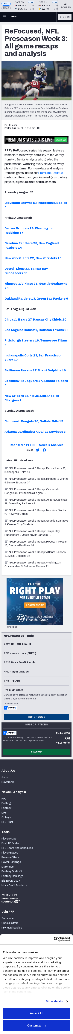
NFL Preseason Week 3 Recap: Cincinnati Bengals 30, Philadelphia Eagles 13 (31, 491)
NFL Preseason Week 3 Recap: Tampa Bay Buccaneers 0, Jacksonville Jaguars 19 (32, 533)
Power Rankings (11, 862)
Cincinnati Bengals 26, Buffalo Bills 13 (33, 421)
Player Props (8, 838)
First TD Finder (10, 843)
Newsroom (7, 782)
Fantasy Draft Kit (11, 871)
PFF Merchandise (11, 927)
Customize (34, 1025)
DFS (4, 812)
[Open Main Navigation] (4, 17)
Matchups (7, 866)
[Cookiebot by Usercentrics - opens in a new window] (53, 939)
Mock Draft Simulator (14, 885)
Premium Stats (10, 857)
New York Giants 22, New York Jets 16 (32, 258)
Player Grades (9, 852)
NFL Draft (7, 822)
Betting (6, 803)
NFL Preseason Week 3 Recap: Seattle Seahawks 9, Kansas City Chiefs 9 (36, 522)
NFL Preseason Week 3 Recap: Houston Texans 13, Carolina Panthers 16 (35, 543)
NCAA (6, 8)
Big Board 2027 (10, 880)
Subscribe (7, 918)
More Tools (36, 717)
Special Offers (10, 923)
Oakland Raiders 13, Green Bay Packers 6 (36, 298)
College (6, 817)
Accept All (36, 1013)
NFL (6, 4)
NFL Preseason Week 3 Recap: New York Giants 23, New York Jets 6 (35, 512)
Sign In (65, 17)
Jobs (4, 777)
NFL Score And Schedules (17, 848)
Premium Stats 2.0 (50, 172)
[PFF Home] (14, 17)
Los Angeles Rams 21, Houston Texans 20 (36, 330)
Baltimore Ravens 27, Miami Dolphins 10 (35, 370)
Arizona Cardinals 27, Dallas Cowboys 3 (35, 431)
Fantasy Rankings (12, 876)
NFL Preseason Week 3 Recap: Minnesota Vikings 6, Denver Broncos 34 (36, 480)
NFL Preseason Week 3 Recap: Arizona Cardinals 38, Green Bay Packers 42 (36, 501)
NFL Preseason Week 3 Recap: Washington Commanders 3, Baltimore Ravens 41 (32, 564)
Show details (54, 1001)
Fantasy (6, 808)
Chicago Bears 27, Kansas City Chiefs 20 (35, 319)
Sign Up (36, 751)
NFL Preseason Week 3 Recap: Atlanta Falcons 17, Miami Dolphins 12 (35, 554)
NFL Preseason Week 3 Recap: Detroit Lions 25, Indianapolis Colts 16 (35, 470)
